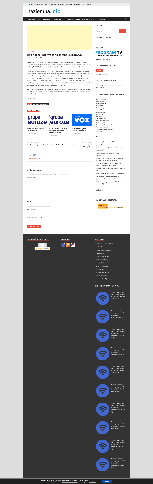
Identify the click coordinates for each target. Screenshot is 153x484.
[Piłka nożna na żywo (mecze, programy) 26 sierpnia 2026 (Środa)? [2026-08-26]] (102, 304)
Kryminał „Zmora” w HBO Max (105, 142)
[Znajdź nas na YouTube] (73, 245)
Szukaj (99, 70)
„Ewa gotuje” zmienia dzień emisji (106, 145)
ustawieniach (92, 482)
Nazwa (29, 201)
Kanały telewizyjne (101, 263)
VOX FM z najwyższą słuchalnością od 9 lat (79, 130)
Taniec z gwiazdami (102, 127)
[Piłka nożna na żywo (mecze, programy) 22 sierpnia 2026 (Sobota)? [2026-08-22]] (102, 378)
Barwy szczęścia (101, 99)
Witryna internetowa (34, 217)
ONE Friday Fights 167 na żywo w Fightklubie (110, 173)
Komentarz (31, 177)
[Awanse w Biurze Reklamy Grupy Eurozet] (37, 120)
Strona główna (33, 19)
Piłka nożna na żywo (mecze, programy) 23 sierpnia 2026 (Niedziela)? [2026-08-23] (118, 352)
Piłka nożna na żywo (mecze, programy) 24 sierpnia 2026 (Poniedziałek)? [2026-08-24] (118, 333)
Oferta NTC (47, 4)
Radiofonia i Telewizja (79, 4)
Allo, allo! (99, 116)
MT (41, 58)
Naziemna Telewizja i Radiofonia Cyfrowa (82, 19)
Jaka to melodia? (101, 118)
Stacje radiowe (68, 4)
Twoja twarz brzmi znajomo (104, 129)
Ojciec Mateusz (101, 110)
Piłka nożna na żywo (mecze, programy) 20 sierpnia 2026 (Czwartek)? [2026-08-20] (118, 407)
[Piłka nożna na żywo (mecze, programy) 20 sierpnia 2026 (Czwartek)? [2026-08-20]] (102, 415)
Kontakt (102, 19)
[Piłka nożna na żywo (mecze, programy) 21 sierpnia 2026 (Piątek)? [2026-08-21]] (102, 397)
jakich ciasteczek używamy (70, 482)
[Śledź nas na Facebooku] (63, 245)
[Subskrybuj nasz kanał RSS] (68, 245)
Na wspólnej (100, 108)
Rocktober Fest (44, 104)
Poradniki (88, 4)
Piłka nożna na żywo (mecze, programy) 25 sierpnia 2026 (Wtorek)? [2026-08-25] (117, 315)
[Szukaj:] (111, 31)
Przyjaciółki (99, 114)
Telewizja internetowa (102, 256)
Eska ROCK (36, 104)
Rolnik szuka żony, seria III (104, 125)
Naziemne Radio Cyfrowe (57, 4)
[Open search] (125, 19)
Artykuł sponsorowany (102, 272)
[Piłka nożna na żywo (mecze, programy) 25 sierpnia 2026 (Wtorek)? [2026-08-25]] (102, 323)
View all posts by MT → (35, 158)
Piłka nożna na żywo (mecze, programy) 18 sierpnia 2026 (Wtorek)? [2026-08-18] (117, 444)
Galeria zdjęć (58, 19)
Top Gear (99, 131)
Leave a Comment (48, 58)
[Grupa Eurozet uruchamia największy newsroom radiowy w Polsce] (59, 120)
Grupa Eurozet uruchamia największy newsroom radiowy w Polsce (58, 131)
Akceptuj (106, 481)
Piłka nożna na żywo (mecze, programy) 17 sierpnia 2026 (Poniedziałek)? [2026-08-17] (118, 463)
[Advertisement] (59, 37)
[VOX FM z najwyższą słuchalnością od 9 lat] (82, 120)
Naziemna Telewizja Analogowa (104, 279)
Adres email (31, 209)
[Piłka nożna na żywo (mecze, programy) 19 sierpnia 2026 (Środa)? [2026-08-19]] (102, 434)
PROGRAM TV (46, 19)
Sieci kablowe (99, 269)
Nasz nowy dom (101, 122)
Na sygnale (99, 105)
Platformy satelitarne (101, 266)
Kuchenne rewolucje (102, 120)
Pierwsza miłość (101, 112)
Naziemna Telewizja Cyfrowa (35, 4)
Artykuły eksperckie (101, 275)
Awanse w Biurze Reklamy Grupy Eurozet (35, 130)
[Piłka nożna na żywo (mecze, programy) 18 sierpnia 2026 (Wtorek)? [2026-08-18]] (102, 452)
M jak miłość (100, 101)
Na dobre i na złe (101, 103)
